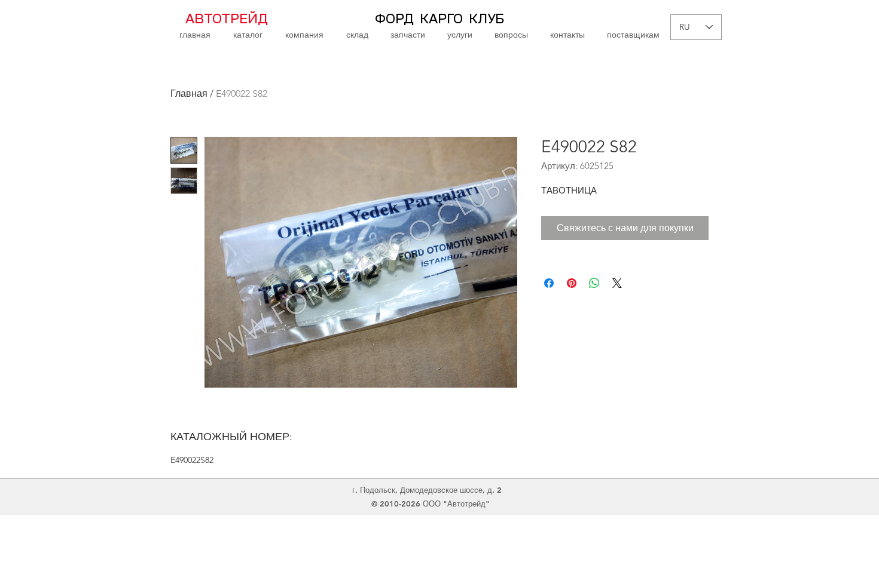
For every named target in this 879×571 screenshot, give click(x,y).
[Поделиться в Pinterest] (571, 283)
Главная (188, 93)
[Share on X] (617, 283)
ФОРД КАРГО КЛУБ (439, 19)
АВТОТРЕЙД (226, 19)
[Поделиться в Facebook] (549, 283)
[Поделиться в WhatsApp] (594, 283)
